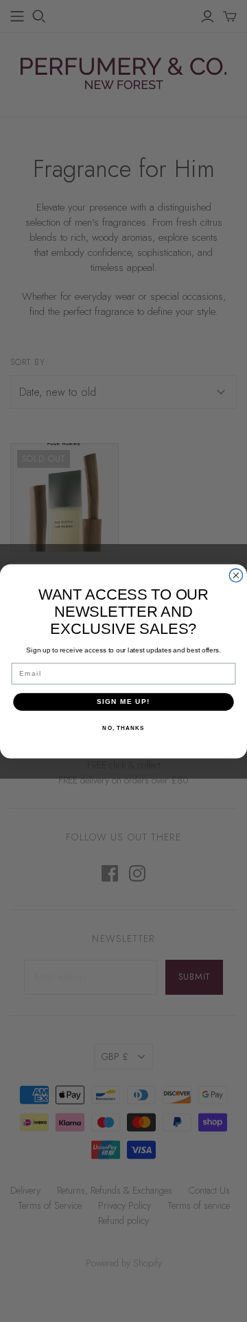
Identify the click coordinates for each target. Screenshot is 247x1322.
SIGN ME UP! (123, 701)
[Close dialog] (235, 575)
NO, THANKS (123, 727)
